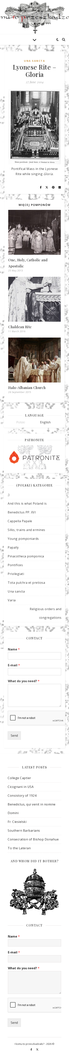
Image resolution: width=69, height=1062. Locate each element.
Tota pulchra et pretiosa (26, 583)
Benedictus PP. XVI (22, 512)
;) (8, 495)
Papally (13, 547)
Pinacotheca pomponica (26, 556)
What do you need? (23, 681)
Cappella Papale (20, 521)
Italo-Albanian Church (27, 387)
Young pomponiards (23, 539)
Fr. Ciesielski (17, 822)
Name (14, 649)
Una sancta (34, 61)
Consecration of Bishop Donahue (33, 839)
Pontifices (15, 565)
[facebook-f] (31, 1049)
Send (14, 735)
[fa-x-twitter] (37, 1049)
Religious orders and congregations (45, 613)
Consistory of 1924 (22, 795)
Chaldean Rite (20, 327)
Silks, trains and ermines (26, 530)
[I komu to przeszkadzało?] (34, 17)
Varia (12, 600)
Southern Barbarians (24, 830)
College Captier (19, 778)
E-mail (14, 665)
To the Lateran (19, 848)
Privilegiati (16, 574)
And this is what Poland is (27, 503)
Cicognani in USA (21, 787)
